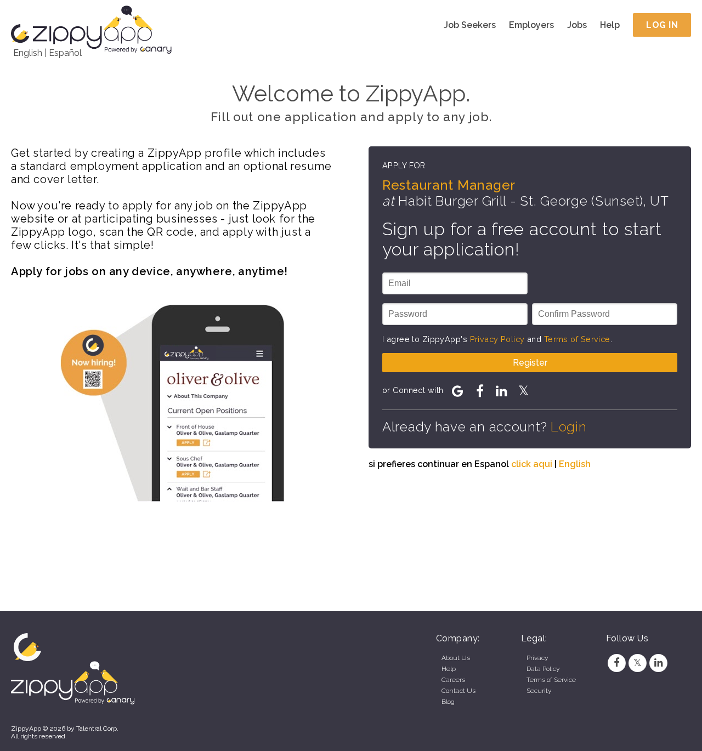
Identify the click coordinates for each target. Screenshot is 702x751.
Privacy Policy (497, 339)
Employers (531, 25)
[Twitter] (637, 662)
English (27, 53)
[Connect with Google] (458, 391)
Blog (448, 702)
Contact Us (458, 691)
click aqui (531, 464)
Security (538, 691)
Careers (453, 680)
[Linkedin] (658, 662)
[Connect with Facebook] (480, 391)
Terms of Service (577, 339)
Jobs (577, 25)
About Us (455, 658)
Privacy (537, 658)
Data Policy (542, 669)
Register (530, 362)
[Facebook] (616, 662)
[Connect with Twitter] (524, 391)
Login (569, 427)
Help (610, 25)
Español (65, 53)
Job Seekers (470, 25)
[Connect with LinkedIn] (502, 391)
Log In (662, 25)
